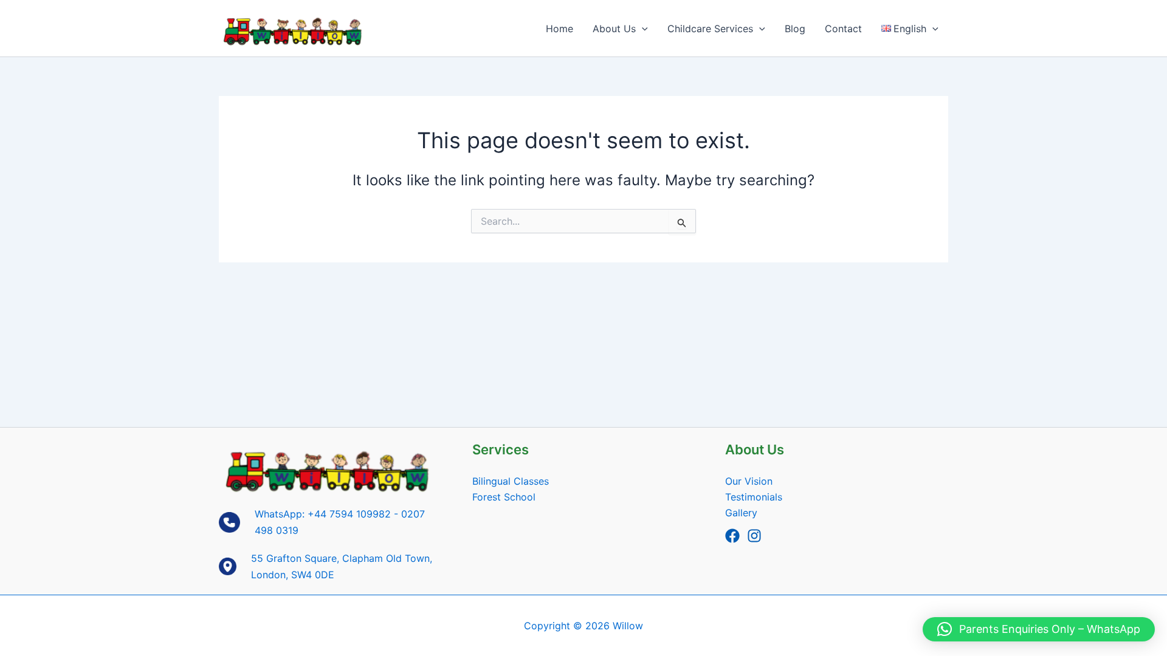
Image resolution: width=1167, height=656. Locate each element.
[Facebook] (732, 535)
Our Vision (749, 481)
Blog (795, 28)
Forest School (503, 497)
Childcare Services (710, 28)
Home (559, 28)
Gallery (741, 513)
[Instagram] (754, 535)
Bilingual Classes (510, 481)
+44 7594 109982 (349, 514)
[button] (642, 28)
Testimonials (753, 497)
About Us (614, 28)
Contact (843, 28)
